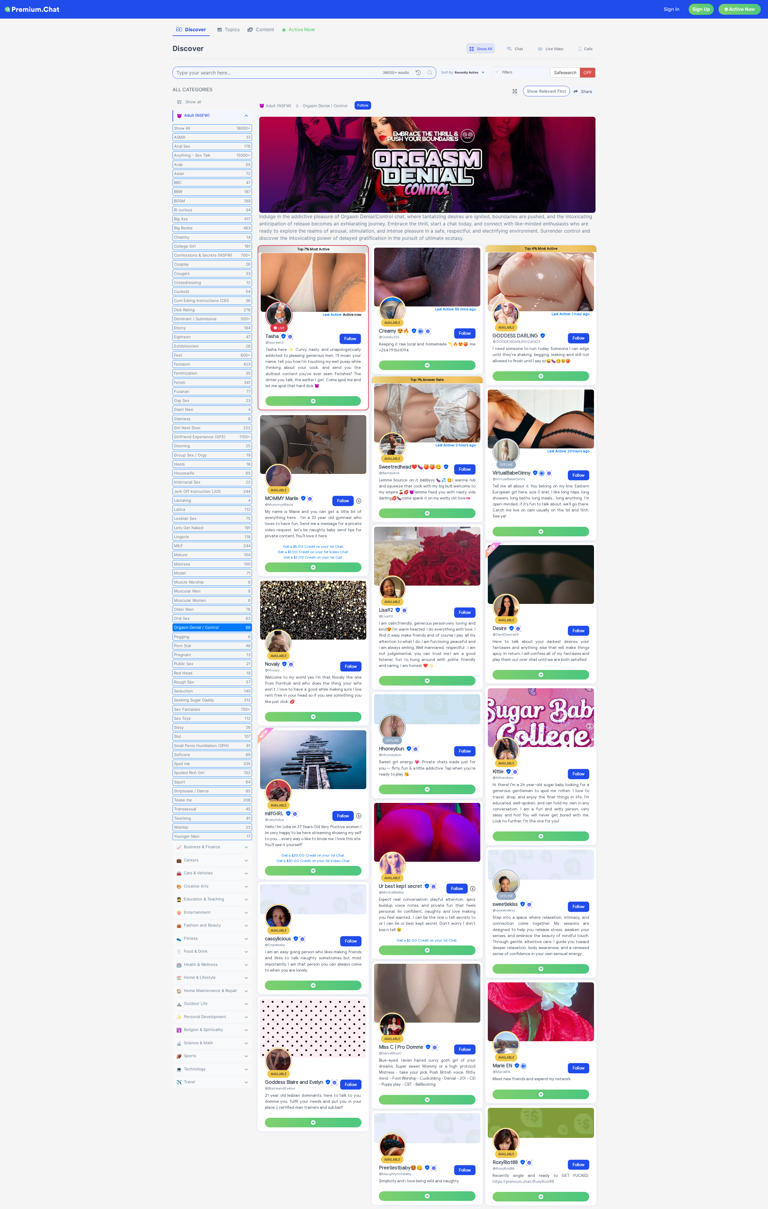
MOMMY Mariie (282, 499)
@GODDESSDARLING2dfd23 (516, 341)
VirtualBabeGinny (512, 473)
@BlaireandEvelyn (280, 1088)
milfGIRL (275, 814)
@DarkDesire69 (506, 634)
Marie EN (503, 1066)
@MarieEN (501, 1071)
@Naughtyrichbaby (395, 1173)
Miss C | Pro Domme (401, 1047)
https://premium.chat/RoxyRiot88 (523, 1181)
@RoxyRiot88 (503, 1168)
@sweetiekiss (504, 910)
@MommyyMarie (279, 504)
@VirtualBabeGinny (509, 479)
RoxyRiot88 (506, 1162)
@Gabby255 (389, 337)
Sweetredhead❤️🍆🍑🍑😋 (410, 467)
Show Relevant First (546, 91)
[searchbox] (529, 72)
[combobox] (520, 73)
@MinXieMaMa (391, 892)
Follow (362, 105)
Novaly (273, 664)
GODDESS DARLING (516, 336)
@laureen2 (275, 342)
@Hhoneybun (390, 754)
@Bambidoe (389, 473)
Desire (500, 629)
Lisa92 (386, 610)
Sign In (672, 9)
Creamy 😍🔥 (394, 331)
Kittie (499, 772)
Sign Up (701, 9)
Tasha (273, 336)
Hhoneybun (392, 749)
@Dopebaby (275, 944)
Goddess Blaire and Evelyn (294, 1082)
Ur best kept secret (401, 886)
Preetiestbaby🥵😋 (401, 1168)
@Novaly (272, 670)
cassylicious (278, 939)
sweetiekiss (506, 904)
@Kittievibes (503, 777)
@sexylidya (274, 819)
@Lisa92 (386, 616)
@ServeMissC (390, 1053)
